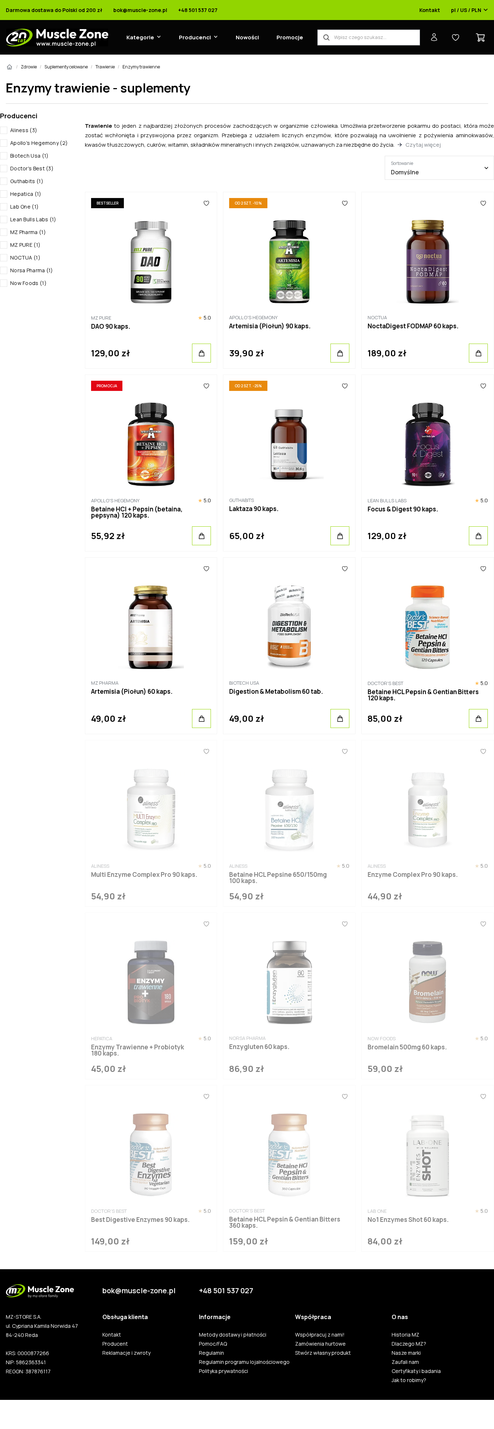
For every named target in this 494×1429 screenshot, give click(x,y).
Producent (115, 1343)
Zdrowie (29, 66)
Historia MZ (405, 1334)
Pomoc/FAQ (213, 1343)
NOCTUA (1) (25, 257)
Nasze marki (406, 1352)
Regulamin (211, 1352)
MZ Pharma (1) (28, 232)
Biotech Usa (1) (29, 155)
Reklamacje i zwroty (126, 1352)
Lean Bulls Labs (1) (33, 219)
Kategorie (140, 37)
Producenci (195, 37)
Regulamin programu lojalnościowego (244, 1362)
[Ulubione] (206, 203)
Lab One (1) (24, 206)
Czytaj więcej (423, 144)
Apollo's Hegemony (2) (39, 142)
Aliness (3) (23, 130)
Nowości (247, 37)
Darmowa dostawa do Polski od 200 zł (54, 10)
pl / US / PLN (466, 10)
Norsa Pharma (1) (31, 270)
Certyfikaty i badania (416, 1371)
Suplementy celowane (66, 66)
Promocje (290, 37)
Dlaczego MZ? (409, 1343)
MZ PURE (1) (25, 244)
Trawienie (105, 66)
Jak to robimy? (409, 1380)
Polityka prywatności (223, 1371)
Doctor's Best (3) (32, 168)
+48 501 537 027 (197, 10)
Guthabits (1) (26, 181)
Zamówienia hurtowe (320, 1343)
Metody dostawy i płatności (232, 1334)
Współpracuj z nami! (320, 1334)
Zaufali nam (405, 1362)
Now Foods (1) (28, 283)
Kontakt (429, 10)
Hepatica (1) (26, 193)
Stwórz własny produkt (323, 1352)
